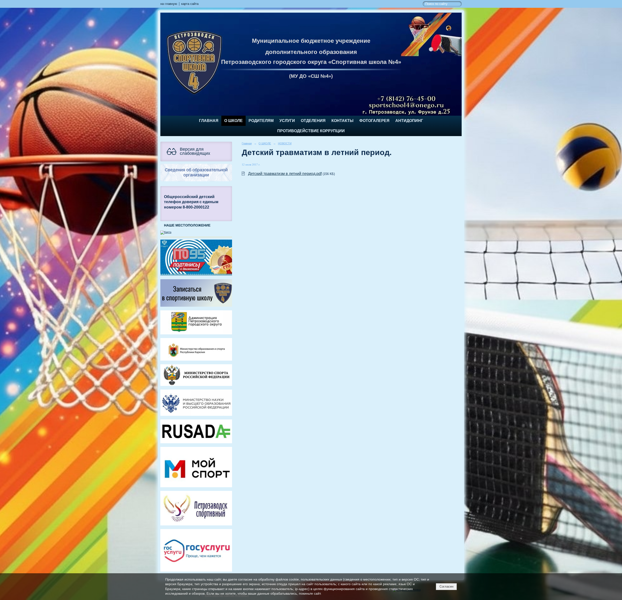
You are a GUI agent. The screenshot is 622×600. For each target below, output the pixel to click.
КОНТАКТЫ (342, 121)
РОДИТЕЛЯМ (261, 121)
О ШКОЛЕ (233, 121)
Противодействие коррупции (311, 131)
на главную (168, 4)
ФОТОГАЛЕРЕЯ (374, 121)
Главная (208, 121)
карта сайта (190, 4)
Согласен (446, 586)
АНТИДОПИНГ (409, 121)
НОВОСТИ (285, 143)
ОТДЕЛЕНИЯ (313, 121)
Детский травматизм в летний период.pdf (285, 174)
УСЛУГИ (287, 121)
